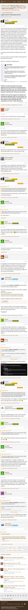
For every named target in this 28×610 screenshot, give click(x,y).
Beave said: (4, 390)
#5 (26, 162)
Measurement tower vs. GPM (12, 563)
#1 (26, 26)
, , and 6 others (10, 468)
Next (14, 547)
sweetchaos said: (5, 347)
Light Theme (5, 602)
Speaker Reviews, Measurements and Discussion (17, 564)
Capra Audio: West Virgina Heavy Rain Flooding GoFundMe (14, 586)
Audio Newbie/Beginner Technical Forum (15, 581)
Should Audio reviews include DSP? (13, 557)
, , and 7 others (11, 488)
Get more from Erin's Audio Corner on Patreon (13, 536)
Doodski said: (4, 186)
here (18, 8)
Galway (5, 581)
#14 (26, 387)
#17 (26, 451)
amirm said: (4, 209)
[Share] (25, 26)
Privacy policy (17, 604)
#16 (26, 427)
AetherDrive (6, 588)
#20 (26, 529)
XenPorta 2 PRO (4, 608)
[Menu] (2, 1)
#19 (26, 497)
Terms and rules (10, 604)
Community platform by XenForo (12, 606)
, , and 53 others (11, 173)
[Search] (26, 1)
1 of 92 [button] (10, 547)
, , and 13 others (10, 335)
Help (22, 604)
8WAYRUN (16, 608)
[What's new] (23, 1)
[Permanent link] (7, 312)
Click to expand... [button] (14, 359)
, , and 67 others (11, 403)
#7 (26, 206)
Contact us (3, 604)
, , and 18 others (11, 236)
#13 (26, 344)
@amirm (12, 483)
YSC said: (3, 531)
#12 (26, 324)
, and (8, 544)
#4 (26, 147)
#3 (26, 128)
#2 (26, 114)
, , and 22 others (12, 377)
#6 (26, 183)
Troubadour (5, 301)
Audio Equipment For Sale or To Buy (14, 572)
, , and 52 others (13, 315)
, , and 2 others (10, 519)
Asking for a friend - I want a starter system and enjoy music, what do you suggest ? (14, 578)
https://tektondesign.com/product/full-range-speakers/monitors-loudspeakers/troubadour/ (12, 294)
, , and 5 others (11, 418)
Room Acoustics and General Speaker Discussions (16, 558)
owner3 (5, 564)
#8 (26, 227)
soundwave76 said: (6, 430)
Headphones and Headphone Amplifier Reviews (14, 589)
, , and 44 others (11, 153)
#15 (26, 412)
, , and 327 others (12, 104)
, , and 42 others (10, 197)
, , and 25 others (11, 119)
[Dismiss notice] (25, 5)
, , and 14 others (11, 273)
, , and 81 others (11, 442)
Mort (5, 558)
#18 (26, 477)
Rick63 (5, 572)
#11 (26, 282)
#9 (26, 245)
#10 (26, 261)
